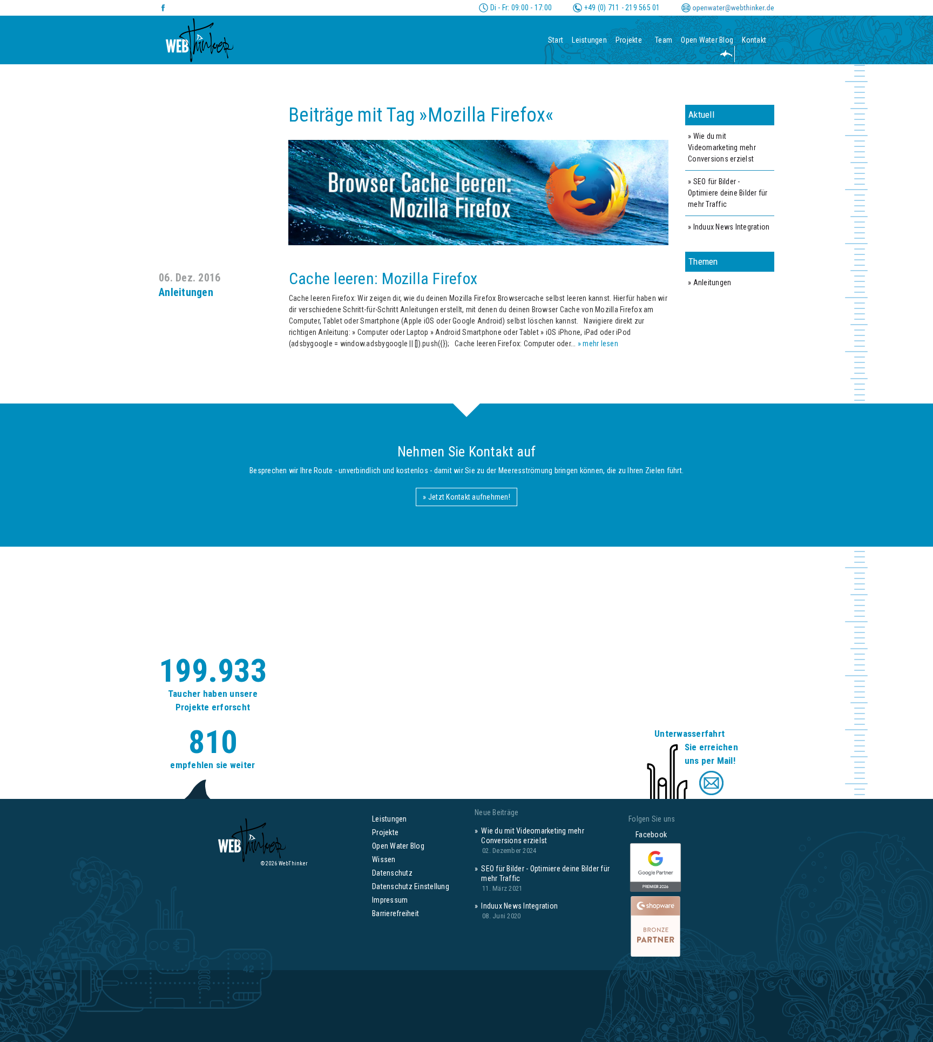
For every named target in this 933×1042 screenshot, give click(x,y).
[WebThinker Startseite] (199, 36)
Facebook (647, 834)
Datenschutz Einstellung (410, 886)
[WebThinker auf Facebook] (163, 7)
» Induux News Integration (728, 227)
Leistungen (589, 40)
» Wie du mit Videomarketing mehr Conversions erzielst (722, 147)
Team (663, 40)
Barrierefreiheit (395, 913)
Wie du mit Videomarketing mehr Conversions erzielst (532, 835)
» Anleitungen (709, 282)
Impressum (390, 900)
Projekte (629, 40)
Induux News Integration (519, 906)
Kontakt (754, 40)
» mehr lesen (598, 343)
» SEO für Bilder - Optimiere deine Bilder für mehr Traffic (728, 193)
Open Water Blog (707, 40)
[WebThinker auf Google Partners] (655, 868)
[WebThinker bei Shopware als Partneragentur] (655, 926)
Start (555, 40)
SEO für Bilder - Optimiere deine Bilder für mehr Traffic (545, 873)
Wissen (384, 859)
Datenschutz (392, 873)
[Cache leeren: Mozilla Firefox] (413, 191)
